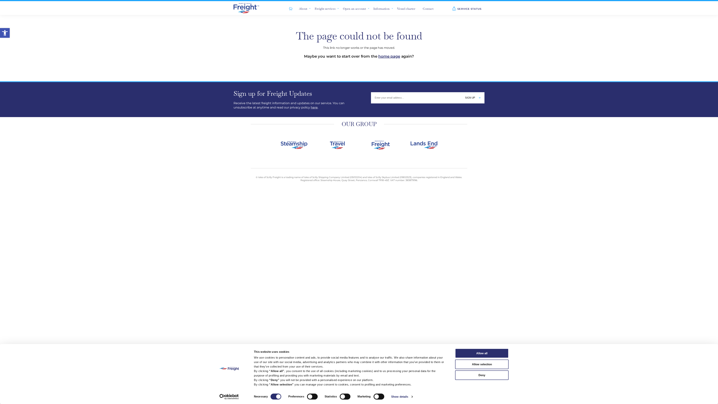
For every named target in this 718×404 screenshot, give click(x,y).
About (303, 9)
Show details (399, 396)
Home (289, 8)
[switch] (312, 397)
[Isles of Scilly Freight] (251, 8)
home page (389, 56)
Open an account (354, 9)
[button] (5, 33)
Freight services (325, 9)
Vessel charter (406, 9)
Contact (428, 9)
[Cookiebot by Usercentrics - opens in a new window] (229, 397)
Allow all (481, 353)
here (314, 107)
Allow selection (482, 364)
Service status (469, 8)
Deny (481, 375)
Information (381, 9)
